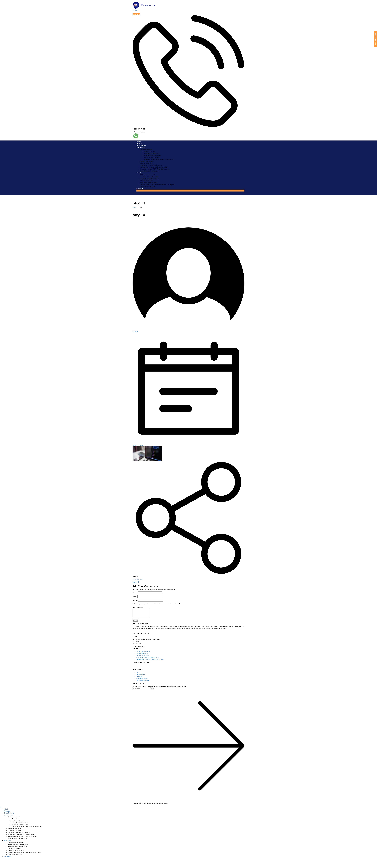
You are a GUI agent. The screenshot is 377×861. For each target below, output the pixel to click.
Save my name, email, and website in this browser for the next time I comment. (160, 604)
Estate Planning (141, 145)
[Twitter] (139, 666)
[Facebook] (135, 666)
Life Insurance (140, 147)
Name (135, 593)
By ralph (135, 331)
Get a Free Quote (141, 678)
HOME (138, 141)
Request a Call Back (142, 680)
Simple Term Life (149, 151)
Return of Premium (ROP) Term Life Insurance (154, 169)
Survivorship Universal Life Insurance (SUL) (153, 167)
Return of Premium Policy (152, 157)
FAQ (137, 673)
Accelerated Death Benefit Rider (150, 177)
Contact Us (139, 189)
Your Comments (138, 607)
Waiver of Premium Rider (148, 175)
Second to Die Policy (146, 163)
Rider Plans (140, 173)
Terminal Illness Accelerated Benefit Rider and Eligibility (157, 185)
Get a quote (136, 14)
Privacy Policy (140, 674)
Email (135, 596)
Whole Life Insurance (147, 161)
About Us (139, 143)
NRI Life (135, 10)
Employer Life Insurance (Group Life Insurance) (159, 159)
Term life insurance (146, 149)
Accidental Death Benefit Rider (149, 179)
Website (135, 600)
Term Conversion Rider (147, 187)
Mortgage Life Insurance (152, 153)
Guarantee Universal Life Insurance (151, 165)
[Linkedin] (144, 666)
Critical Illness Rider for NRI (148, 183)
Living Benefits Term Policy (152, 155)
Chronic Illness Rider (146, 181)
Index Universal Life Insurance (149, 171)
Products (139, 676)
